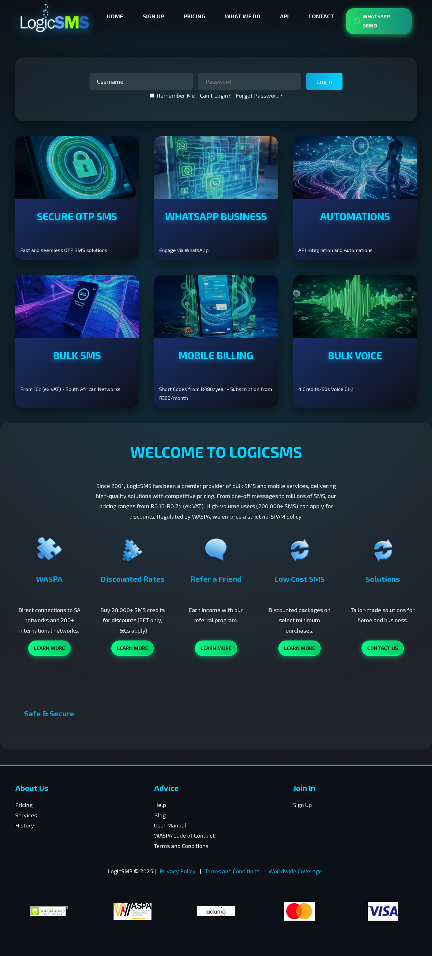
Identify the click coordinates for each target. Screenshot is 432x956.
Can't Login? (215, 95)
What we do (243, 16)
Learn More (49, 648)
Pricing (194, 16)
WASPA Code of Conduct (184, 835)
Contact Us (382, 648)
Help (160, 804)
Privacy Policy (178, 871)
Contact (321, 16)
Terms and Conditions (181, 845)
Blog (160, 815)
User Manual (170, 825)
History (24, 825)
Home (115, 16)
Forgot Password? (259, 95)
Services (26, 815)
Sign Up (153, 16)
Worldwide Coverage (295, 871)
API (284, 16)
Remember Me (176, 95)
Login (324, 81)
